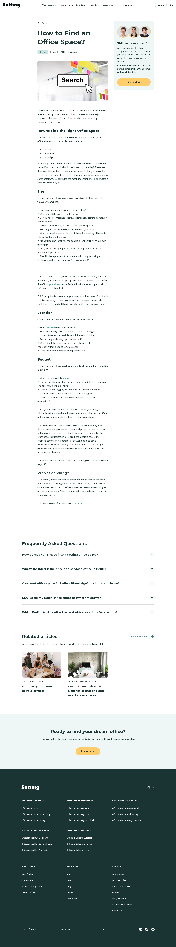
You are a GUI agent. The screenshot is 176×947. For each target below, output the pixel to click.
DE (171, 4)
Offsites (95, 5)
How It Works (66, 5)
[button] (49, 5)
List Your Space (126, 5)
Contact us (134, 82)
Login (161, 5)
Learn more (88, 751)
